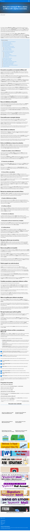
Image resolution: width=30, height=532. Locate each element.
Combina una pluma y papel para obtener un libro (9, 61)
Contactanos (8, 528)
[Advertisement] (15, 21)
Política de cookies (3, 522)
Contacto (2, 524)
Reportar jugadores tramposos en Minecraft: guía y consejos (7, 401)
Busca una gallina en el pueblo (7, 59)
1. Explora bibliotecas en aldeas (8, 52)
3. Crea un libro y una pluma (8, 49)
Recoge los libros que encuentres (7, 58)
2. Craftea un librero (7, 53)
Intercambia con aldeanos (6, 45)
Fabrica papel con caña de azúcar (7, 60)
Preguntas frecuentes (6, 66)
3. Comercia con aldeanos (7, 54)
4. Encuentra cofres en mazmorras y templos (10, 55)
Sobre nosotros (2, 523)
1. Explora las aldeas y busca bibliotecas (9, 47)
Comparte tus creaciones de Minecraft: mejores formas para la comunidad (22, 401)
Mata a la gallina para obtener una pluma (8, 62)
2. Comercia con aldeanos (7, 48)
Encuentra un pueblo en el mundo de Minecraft (9, 41)
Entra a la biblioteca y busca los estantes (8, 46)
